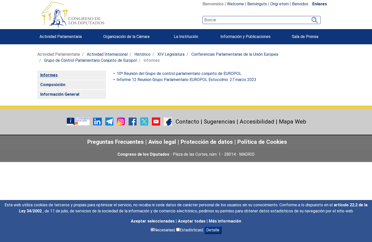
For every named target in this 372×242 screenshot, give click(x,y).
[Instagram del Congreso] (121, 121)
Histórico (142, 54)
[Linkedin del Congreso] (98, 121)
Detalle (212, 230)
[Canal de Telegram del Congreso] (110, 121)
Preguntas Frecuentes (115, 141)
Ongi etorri (279, 4)
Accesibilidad (257, 121)
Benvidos (300, 4)
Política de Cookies (262, 141)
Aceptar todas (192, 221)
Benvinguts (257, 4)
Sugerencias (219, 121)
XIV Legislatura (170, 54)
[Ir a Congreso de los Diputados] (72, 15)
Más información (225, 221)
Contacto (187, 121)
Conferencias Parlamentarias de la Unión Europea (234, 54)
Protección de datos (207, 141)
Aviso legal (163, 141)
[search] (261, 20)
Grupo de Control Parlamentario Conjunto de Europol (90, 60)
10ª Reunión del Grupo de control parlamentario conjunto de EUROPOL (178, 73)
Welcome (235, 4)
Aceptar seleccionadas (153, 221)
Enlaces (319, 4)
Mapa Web (292, 121)
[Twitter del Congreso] (145, 121)
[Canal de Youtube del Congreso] (156, 121)
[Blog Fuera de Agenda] (167, 121)
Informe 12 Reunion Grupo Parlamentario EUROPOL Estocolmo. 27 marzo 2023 (186, 79)
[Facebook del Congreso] (133, 121)
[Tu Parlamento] (79, 121)
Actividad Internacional (107, 54)
